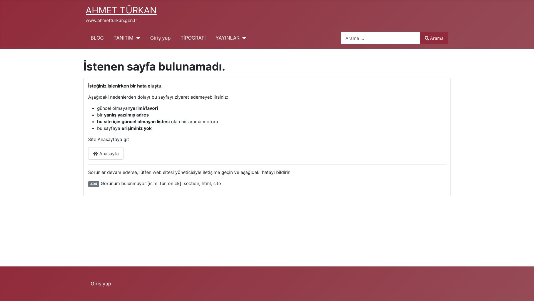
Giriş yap (160, 38)
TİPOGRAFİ (193, 38)
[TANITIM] (137, 38)
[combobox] (380, 38)
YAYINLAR (227, 38)
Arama (437, 38)
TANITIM (123, 38)
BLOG (97, 38)
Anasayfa (108, 153)
